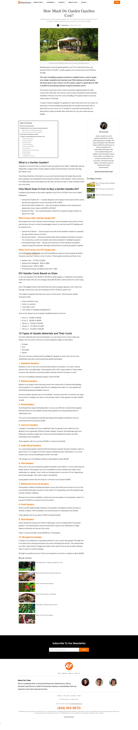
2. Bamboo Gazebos (27, 140)
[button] (19, 2)
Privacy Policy (66, 695)
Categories (64, 673)
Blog (59, 673)
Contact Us (77, 673)
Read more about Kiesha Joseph (104, 171)
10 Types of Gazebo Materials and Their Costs (32, 136)
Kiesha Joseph (65, 25)
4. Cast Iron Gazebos (27, 144)
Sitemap (79, 695)
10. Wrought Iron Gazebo (28, 156)
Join (117, 2)
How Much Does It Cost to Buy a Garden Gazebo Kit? (34, 128)
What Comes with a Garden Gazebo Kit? (32, 130)
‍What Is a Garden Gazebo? (27, 126)
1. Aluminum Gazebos (27, 138)
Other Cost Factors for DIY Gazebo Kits (32, 132)
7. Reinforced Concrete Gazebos (30, 150)
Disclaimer (73, 695)
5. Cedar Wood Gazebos (28, 146)
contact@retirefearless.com (76, 703)
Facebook (66, 717)
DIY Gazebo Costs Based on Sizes (29, 134)
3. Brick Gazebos (26, 142)
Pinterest (71, 717)
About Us (70, 673)
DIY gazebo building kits (31, 253)
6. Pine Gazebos (26, 148)
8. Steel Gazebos (26, 152)
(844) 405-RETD (69, 708)
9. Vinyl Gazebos (26, 154)
